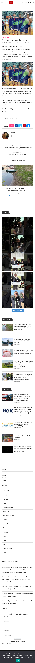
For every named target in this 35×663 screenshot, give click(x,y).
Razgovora (7, 635)
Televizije (7, 621)
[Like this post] (12, 125)
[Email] (30, 2)
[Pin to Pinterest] (24, 125)
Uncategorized (7, 548)
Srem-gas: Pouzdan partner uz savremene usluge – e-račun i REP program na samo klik (23, 425)
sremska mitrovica (8, 118)
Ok (18, 660)
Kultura (5, 503)
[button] (3, 180)
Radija (6, 626)
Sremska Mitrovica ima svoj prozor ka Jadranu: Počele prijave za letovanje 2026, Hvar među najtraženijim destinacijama (23, 411)
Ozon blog (6, 524)
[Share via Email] (28, 125)
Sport (4, 536)
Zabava (5, 557)
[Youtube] (28, 2)
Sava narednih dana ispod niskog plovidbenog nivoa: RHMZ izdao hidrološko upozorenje (22, 327)
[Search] (33, 2)
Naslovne (6, 511)
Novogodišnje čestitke (9, 515)
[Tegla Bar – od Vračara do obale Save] (7, 438)
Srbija (4, 540)
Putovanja (6, 528)
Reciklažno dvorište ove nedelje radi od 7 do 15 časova (22, 340)
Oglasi (5, 520)
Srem (4, 544)
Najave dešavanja (8, 507)
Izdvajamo (6, 495)
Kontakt (4, 478)
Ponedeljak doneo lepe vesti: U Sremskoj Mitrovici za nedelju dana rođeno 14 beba (23, 352)
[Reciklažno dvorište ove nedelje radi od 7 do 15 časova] (7, 342)
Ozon (9, 42)
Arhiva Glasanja (6, 643)
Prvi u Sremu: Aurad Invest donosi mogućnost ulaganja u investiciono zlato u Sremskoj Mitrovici (23, 449)
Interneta (7, 630)
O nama (4, 475)
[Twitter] (24, 2)
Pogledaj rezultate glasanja (17, 641)
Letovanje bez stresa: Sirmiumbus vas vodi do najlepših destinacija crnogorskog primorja (22, 397)
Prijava (4, 480)
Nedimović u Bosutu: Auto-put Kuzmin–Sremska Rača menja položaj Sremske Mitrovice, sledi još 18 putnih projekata (16, 579)
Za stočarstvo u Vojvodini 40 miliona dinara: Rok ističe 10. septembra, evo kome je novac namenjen (23, 364)
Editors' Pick (6, 491)
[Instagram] (26, 2)
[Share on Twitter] (20, 125)
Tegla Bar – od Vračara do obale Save (22, 436)
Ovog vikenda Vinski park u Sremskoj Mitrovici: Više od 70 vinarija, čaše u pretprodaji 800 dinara (23, 376)
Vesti (17, 118)
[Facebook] (22, 2)
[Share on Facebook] (16, 125)
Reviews (5, 532)
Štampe (6, 616)
